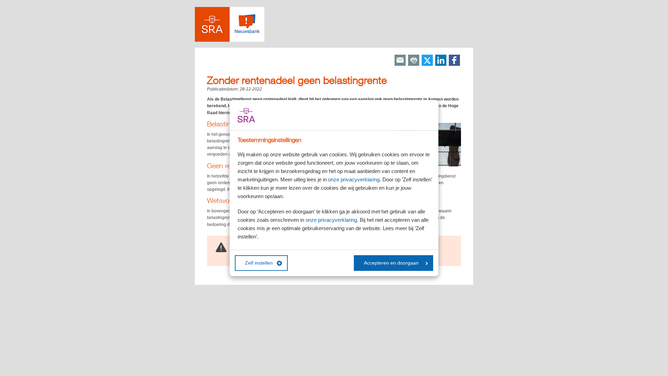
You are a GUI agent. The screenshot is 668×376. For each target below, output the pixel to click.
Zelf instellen (259, 263)
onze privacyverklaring (354, 179)
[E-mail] (400, 61)
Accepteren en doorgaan (391, 263)
